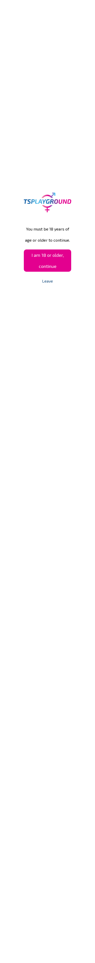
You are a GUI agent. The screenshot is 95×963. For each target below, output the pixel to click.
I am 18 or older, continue (47, 260)
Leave (47, 281)
